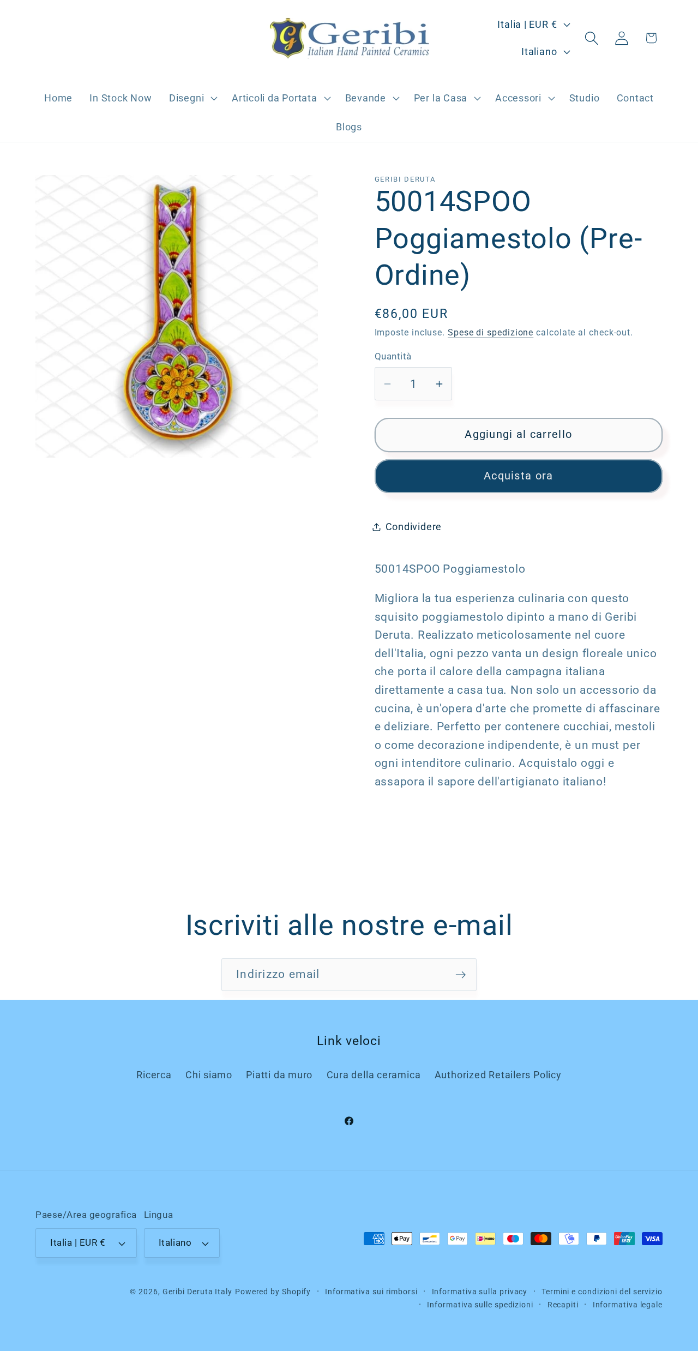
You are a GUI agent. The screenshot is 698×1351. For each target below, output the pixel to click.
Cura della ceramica (374, 1074)
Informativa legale (628, 1304)
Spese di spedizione (490, 333)
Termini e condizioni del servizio (602, 1291)
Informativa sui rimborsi (371, 1291)
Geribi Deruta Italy (197, 1291)
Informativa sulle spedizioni (480, 1304)
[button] (191, 98)
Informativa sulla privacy (480, 1291)
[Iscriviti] (460, 975)
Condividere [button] (414, 526)
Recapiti (563, 1304)
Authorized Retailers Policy (498, 1074)
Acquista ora (518, 476)
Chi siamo (208, 1074)
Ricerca (153, 1074)
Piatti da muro (279, 1074)
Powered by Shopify (273, 1291)
